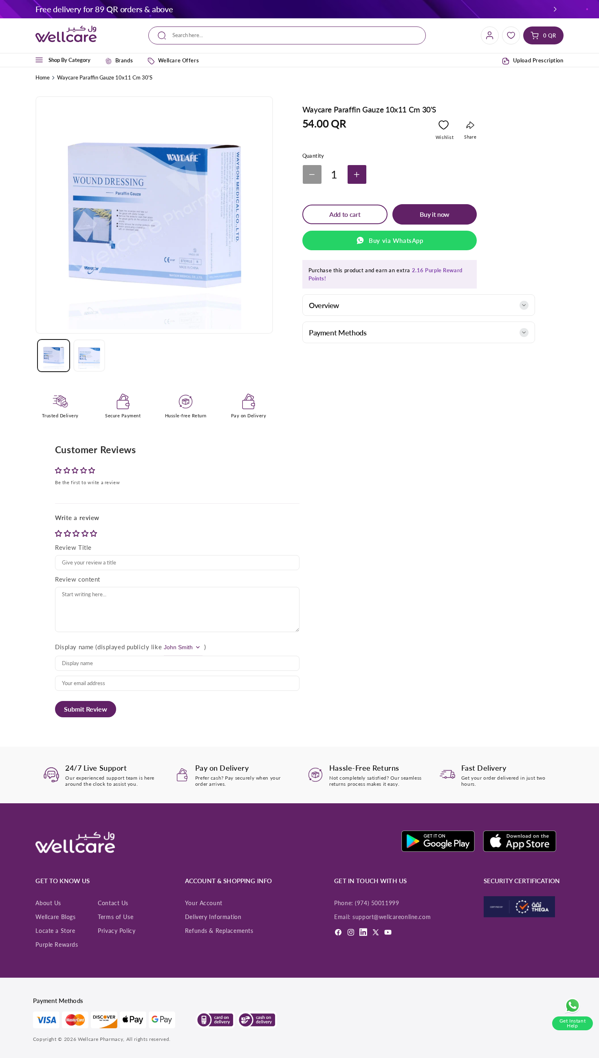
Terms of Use (115, 917)
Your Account (203, 903)
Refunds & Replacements (219, 931)
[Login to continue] (443, 126)
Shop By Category (69, 60)
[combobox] (287, 35)
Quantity (313, 155)
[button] (555, 9)
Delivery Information (213, 917)
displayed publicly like (129, 646)
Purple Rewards (56, 944)
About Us (48, 903)
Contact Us (113, 903)
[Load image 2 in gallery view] (89, 355)
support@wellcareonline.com (391, 917)
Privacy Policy (116, 931)
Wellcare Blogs (55, 917)
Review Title (73, 547)
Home (42, 77)
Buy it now (434, 214)
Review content (77, 579)
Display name (74, 646)
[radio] (59, 533)
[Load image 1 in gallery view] (53, 355)
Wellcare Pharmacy (100, 1039)
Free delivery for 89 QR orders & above (104, 9)
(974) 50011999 (377, 903)
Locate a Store (55, 931)
